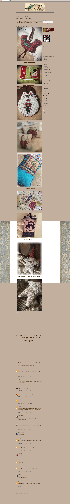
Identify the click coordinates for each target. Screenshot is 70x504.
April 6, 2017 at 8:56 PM (23, 486)
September (47, 80)
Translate (50, 23)
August (46, 81)
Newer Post (17, 490)
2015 (45, 95)
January (46, 93)
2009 (45, 105)
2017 (45, 64)
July (46, 83)
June (46, 85)
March (46, 90)
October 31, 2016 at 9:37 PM (24, 478)
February (46, 91)
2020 (45, 59)
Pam (19, 481)
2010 (45, 103)
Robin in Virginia (21, 399)
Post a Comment (18, 488)
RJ (18, 474)
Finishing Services (23, 14)
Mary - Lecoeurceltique (22, 460)
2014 (45, 97)
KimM (19, 453)
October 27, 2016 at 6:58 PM (24, 384)
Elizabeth (19, 369)
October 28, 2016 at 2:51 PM (24, 450)
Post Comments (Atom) (24, 493)
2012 (45, 100)
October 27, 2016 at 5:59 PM (24, 376)
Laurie (19, 386)
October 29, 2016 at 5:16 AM (24, 464)
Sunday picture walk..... (49, 72)
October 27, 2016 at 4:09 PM (24, 366)
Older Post (40, 490)
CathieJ (19, 466)
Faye (44, 112)
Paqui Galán (20, 432)
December (47, 67)
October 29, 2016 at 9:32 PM (24, 471)
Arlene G (19, 423)
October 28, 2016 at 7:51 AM (24, 421)
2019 (45, 61)
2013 (45, 98)
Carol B (19, 438)
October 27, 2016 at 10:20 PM (25, 403)
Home (17, 14)
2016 (45, 66)
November (47, 69)
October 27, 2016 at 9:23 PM (24, 390)
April (46, 88)
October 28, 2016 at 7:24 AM (24, 412)
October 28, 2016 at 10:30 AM (25, 435)
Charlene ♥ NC (20, 393)
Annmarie (19, 406)
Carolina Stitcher (35, 6)
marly (19, 379)
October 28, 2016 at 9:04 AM (24, 429)
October (46, 71)
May (46, 86)
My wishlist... (30, 14)
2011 (45, 102)
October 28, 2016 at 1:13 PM (24, 443)
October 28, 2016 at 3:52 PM (24, 457)
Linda (19, 446)
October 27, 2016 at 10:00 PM (25, 396)
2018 (45, 62)
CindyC (19, 415)
